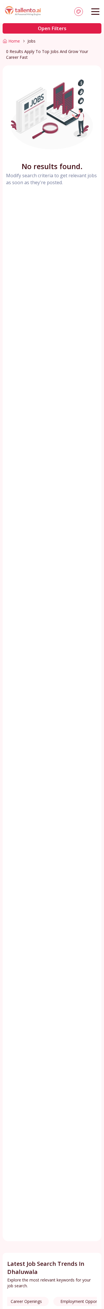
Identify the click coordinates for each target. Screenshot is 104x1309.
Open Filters (52, 28)
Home (14, 41)
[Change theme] (78, 11)
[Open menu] (95, 11)
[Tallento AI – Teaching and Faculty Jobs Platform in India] (23, 11)
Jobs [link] (31, 41)
